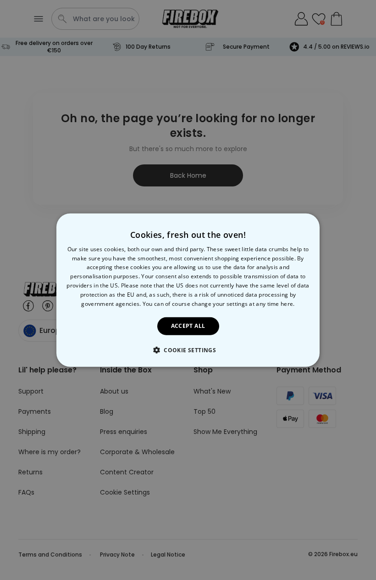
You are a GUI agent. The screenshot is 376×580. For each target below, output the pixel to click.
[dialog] (188, 289)
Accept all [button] (188, 326)
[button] (188, 349)
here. (288, 303)
